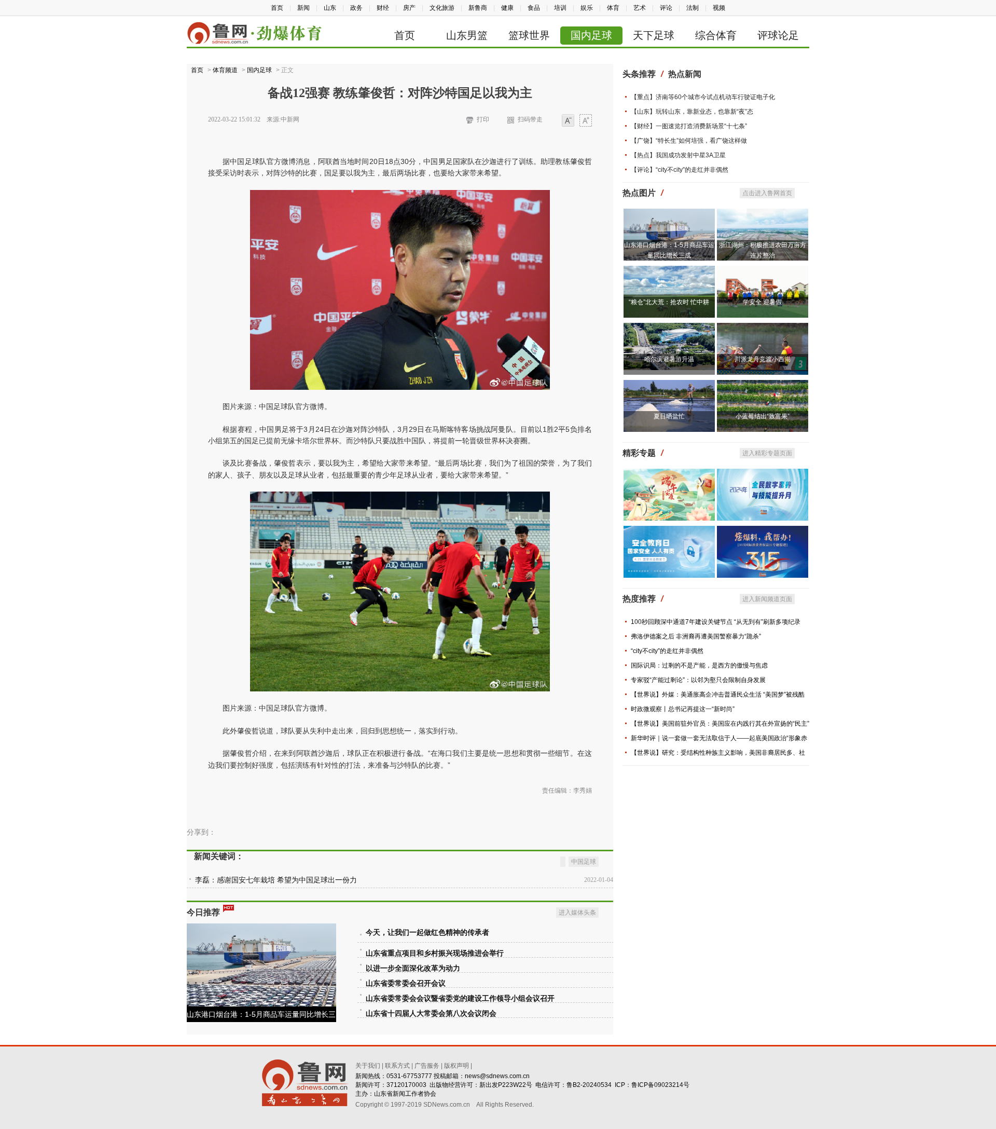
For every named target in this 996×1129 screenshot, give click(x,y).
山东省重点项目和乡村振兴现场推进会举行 (435, 953)
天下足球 (653, 35)
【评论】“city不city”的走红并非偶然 (679, 169)
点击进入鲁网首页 (767, 193)
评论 (666, 7)
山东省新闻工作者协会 (405, 1093)
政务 (356, 7)
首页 (277, 7)
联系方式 (397, 1065)
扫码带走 (530, 119)
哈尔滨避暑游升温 (669, 359)
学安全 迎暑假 (762, 302)
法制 (692, 7)
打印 (483, 119)
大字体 (585, 121)
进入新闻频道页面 (767, 599)
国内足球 (591, 35)
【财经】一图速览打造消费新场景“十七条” (689, 126)
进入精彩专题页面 (767, 453)
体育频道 (225, 70)
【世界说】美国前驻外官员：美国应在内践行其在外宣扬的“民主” (720, 723)
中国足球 (583, 861)
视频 (719, 7)
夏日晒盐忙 (669, 416)
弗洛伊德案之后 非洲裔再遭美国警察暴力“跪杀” (696, 636)
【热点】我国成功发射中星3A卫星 (678, 155)
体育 (613, 7)
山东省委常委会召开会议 (406, 983)
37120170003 (406, 1085)
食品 (534, 7)
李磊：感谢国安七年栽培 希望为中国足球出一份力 (276, 880)
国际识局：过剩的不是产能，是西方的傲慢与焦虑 (699, 665)
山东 (330, 7)
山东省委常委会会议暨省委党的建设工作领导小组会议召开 (460, 998)
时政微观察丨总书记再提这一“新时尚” (683, 709)
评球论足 (778, 35)
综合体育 (716, 35)
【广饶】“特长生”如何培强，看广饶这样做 (689, 140)
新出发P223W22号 (505, 1085)
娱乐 (586, 7)
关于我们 (367, 1065)
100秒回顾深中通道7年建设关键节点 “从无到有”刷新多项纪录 (715, 621)
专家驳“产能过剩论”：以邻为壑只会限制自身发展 (698, 680)
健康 (507, 7)
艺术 (639, 7)
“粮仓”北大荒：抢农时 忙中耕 (669, 302)
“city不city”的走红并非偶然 (667, 651)
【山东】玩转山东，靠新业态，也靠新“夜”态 (692, 111)
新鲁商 (477, 7)
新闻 (303, 7)
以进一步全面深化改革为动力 (413, 968)
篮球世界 (529, 35)
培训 (560, 7)
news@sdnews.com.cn (497, 1076)
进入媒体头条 (577, 912)
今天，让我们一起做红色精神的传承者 (427, 932)
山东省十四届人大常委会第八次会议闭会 (431, 1013)
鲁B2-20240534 (589, 1085)
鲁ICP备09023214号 (660, 1085)
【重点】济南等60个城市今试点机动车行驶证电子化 (703, 97)
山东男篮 (467, 35)
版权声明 (456, 1065)
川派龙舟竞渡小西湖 (763, 359)
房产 (409, 7)
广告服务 (426, 1065)
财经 (383, 7)
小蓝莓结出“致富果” (763, 416)
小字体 (568, 121)
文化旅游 (442, 7)
